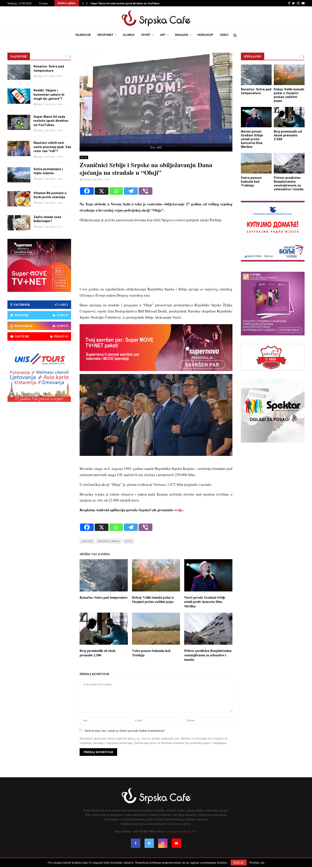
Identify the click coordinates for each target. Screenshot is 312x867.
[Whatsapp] (116, 191)
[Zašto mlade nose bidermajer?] (18, 222)
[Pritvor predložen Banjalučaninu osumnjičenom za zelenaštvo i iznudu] (289, 163)
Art (163, 34)
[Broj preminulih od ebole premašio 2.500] (289, 117)
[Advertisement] (156, 256)
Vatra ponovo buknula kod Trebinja (151, 652)
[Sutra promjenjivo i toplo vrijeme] (18, 174)
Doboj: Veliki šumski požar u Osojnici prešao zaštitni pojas (153, 599)
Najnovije (83, 34)
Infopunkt (105, 34)
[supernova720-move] (156, 369)
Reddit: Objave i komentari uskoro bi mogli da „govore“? (49, 94)
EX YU (84, 157)
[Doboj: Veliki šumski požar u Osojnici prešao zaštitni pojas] (289, 74)
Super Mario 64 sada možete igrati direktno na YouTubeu (125, 3)
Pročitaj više (257, 862)
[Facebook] (87, 191)
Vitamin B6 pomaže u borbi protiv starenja (50, 195)
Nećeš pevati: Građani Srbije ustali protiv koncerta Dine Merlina (204, 602)
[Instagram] (162, 843)
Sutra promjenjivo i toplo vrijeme (48, 171)
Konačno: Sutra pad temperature (104, 597)
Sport (145, 34)
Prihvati (238, 862)
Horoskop (205, 34)
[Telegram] (131, 191)
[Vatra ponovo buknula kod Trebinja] (256, 163)
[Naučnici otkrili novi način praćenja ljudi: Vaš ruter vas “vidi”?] (18, 148)
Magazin (181, 34)
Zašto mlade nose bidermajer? (47, 219)
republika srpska (109, 541)
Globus (129, 34)
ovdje (178, 510)
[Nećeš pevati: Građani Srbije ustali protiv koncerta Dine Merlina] (256, 117)
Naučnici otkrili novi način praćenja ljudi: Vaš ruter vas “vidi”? (52, 147)
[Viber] (145, 191)
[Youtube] (176, 843)
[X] (101, 191)
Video (224, 34)
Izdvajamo (252, 56)
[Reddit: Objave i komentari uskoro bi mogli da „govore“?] (18, 96)
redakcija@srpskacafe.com (181, 831)
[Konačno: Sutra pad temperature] (18, 72)
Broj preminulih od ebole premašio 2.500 (98, 652)
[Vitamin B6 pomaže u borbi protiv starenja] (18, 198)
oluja (128, 541)
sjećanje (87, 541)
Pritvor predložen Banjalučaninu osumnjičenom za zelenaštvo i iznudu (208, 655)
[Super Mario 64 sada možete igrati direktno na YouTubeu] (18, 122)
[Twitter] (149, 843)
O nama (43, 3)
